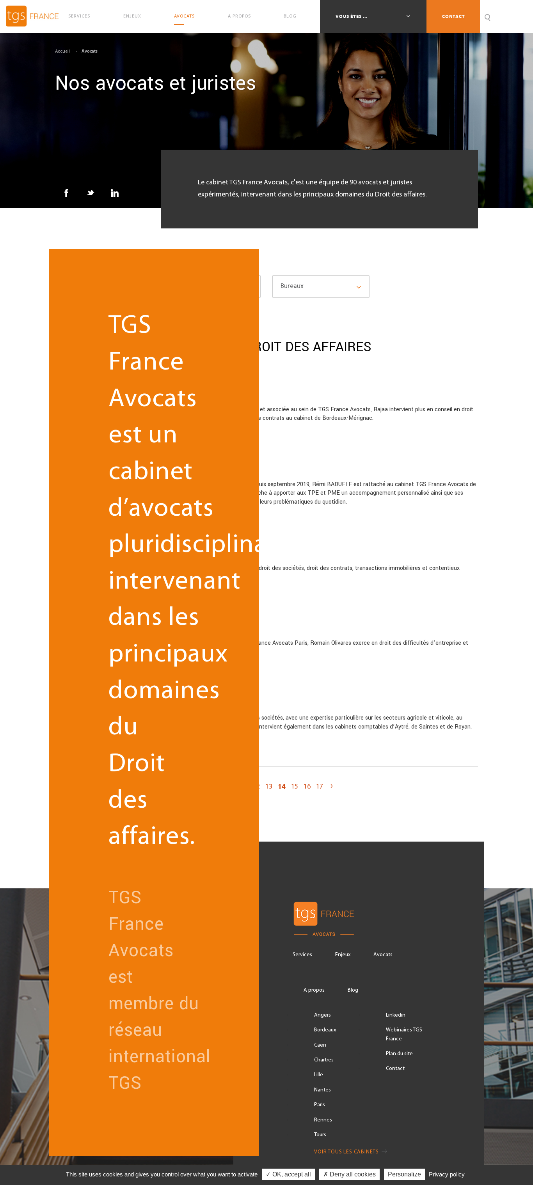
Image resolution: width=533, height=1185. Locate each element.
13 (268, 787)
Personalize (404, 1174)
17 (319, 787)
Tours (320, 1135)
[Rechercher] (488, 16)
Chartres (324, 1060)
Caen (320, 1045)
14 (282, 787)
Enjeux (132, 16)
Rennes (323, 1120)
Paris (319, 1105)
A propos (239, 16)
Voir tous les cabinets (347, 1152)
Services (79, 16)
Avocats (184, 16)
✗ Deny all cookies (349, 1174)
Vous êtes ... (352, 16)
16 (307, 787)
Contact (453, 16)
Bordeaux (325, 1030)
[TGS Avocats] (359, 919)
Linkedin (395, 1015)
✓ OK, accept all (288, 1174)
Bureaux (292, 286)
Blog (290, 16)
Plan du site (399, 1054)
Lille (318, 1075)
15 (294, 787)
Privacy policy (447, 1174)
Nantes (322, 1090)
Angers (322, 1015)
